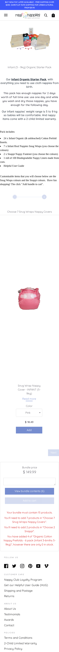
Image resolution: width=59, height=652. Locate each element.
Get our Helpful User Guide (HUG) (26, 585)
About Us (10, 608)
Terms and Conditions (18, 637)
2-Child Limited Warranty (20, 643)
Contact (9, 625)
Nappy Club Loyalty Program (23, 579)
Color (29, 406)
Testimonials (12, 614)
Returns (9, 596)
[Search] (45, 15)
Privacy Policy (13, 648)
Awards (9, 619)
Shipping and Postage (18, 590)
